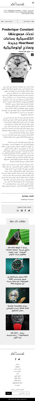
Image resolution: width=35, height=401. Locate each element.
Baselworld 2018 (17, 383)
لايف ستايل (17, 369)
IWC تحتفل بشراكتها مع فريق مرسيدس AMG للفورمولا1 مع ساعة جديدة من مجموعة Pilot (17, 280)
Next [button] (30, 68)
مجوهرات (17, 367)
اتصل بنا (17, 385)
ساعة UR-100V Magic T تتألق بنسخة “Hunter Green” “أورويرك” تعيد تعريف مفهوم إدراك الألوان (17, 251)
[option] (17, 68)
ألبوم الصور (17, 376)
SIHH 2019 (17, 378)
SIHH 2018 (17, 380)
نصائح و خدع (17, 371)
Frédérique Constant (27, 199)
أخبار (17, 373)
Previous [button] (4, 68)
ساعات (17, 364)
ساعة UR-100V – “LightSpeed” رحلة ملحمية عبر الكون (17, 335)
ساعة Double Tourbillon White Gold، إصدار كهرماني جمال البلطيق (17, 308)
